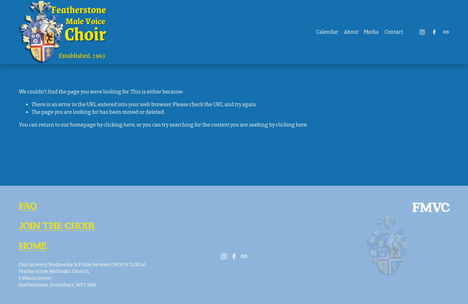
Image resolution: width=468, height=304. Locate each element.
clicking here (119, 125)
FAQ (28, 206)
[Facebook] (434, 32)
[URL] (446, 32)
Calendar (327, 32)
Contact (394, 32)
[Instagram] (422, 32)
